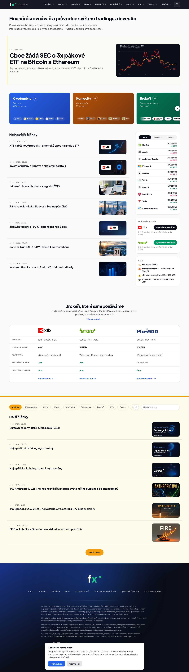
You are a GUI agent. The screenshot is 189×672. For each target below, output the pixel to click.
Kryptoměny (31, 407)
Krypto (129, 4)
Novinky (15, 407)
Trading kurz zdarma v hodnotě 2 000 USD (158, 280)
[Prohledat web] (177, 4)
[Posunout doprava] (177, 108)
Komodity (99, 4)
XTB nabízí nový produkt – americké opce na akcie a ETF (44, 145)
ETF (139, 4)
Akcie (86, 4)
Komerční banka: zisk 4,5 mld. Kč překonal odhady (41, 267)
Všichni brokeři (93, 319)
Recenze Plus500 (145, 378)
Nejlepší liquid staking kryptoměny (32, 448)
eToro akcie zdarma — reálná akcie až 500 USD (158, 270)
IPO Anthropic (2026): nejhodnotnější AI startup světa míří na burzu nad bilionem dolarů (64, 488)
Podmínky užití (82, 591)
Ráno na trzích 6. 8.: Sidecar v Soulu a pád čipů (38, 206)
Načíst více (94, 552)
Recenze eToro (86, 378)
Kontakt (42, 591)
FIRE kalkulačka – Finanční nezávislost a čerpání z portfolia (46, 529)
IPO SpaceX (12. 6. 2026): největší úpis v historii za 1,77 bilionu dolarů (52, 508)
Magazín (61, 4)
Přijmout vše (56, 663)
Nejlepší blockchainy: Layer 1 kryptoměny (36, 468)
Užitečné (164, 4)
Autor (67, 591)
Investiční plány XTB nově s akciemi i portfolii (38, 165)
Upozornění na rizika (130, 591)
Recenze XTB (44, 378)
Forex (57, 407)
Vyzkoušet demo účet (165, 227)
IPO (112, 407)
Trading (151, 4)
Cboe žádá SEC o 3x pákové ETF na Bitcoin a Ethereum (47, 58)
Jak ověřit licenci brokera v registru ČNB (35, 186)
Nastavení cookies (152, 591)
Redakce (55, 591)
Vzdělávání (115, 4)
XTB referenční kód (150, 264)
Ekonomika (86, 407)
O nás (30, 591)
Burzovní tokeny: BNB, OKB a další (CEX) (35, 427)
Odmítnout (74, 663)
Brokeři (74, 4)
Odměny (47, 4)
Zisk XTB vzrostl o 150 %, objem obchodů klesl (38, 226)
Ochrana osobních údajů (105, 591)
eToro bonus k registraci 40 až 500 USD (158, 275)
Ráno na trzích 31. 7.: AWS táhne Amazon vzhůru (39, 247)
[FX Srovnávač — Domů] (94, 578)
